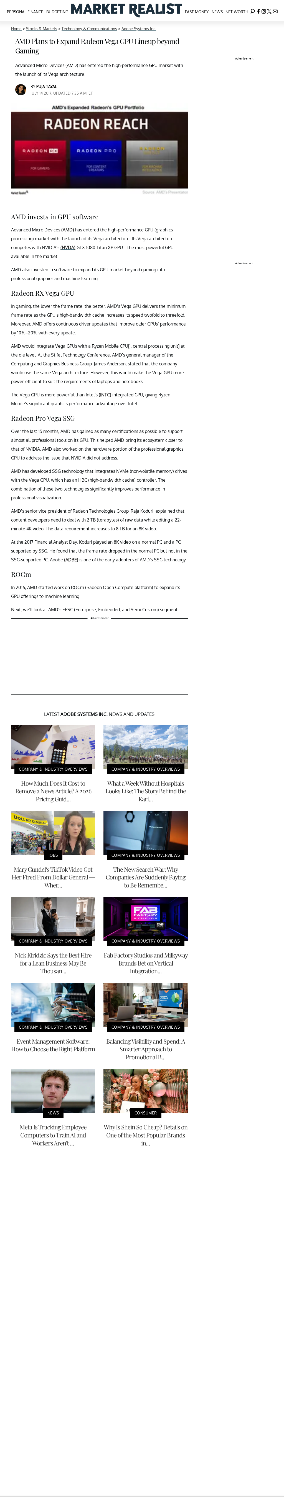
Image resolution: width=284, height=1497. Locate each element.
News (217, 11)
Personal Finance (25, 11)
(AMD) (67, 230)
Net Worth (236, 11)
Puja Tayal (46, 86)
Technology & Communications (89, 28)
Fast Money (197, 11)
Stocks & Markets (41, 28)
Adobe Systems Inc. (138, 28)
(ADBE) (71, 559)
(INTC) (105, 395)
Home (16, 28)
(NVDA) (67, 247)
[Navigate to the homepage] (126, 10)
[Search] (252, 10)
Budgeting (57, 11)
